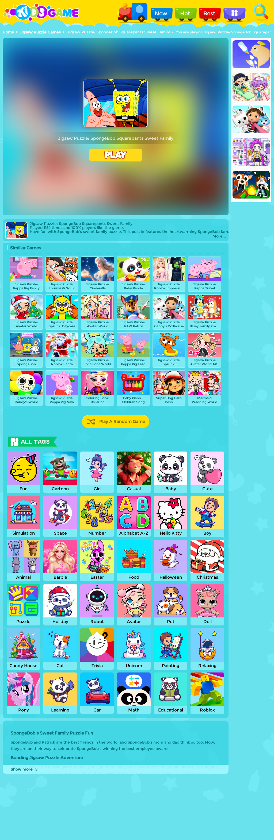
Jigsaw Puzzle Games (40, 32)
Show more (22, 769)
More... (219, 236)
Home (8, 32)
